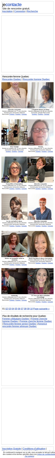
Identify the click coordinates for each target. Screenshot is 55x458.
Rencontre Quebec (11, 79)
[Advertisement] (27, 43)
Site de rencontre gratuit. (16, 8)
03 (9, 309)
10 (31, 309)
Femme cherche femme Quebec (36, 321)
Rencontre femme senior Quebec (19, 324)
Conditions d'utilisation (34, 448)
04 (13, 309)
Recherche (32, 11)
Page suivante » (41, 309)
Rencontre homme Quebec (36, 79)
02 (6, 309)
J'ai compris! (29, 456)
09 (28, 309)
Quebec (12, 114)
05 (16, 309)
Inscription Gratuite (11, 448)
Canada (24, 114)
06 (19, 309)
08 (25, 309)
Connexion (19, 11)
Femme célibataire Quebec (15, 319)
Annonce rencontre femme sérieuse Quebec (24, 325)
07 (22, 309)
